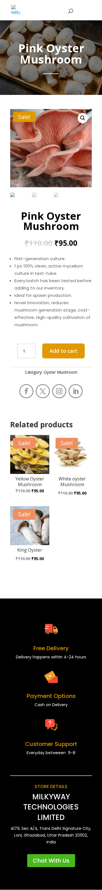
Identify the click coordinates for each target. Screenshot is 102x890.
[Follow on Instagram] (59, 391)
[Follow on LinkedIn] (76, 391)
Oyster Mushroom (60, 372)
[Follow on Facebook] (26, 391)
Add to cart (63, 350)
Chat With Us (51, 861)
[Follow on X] (43, 391)
